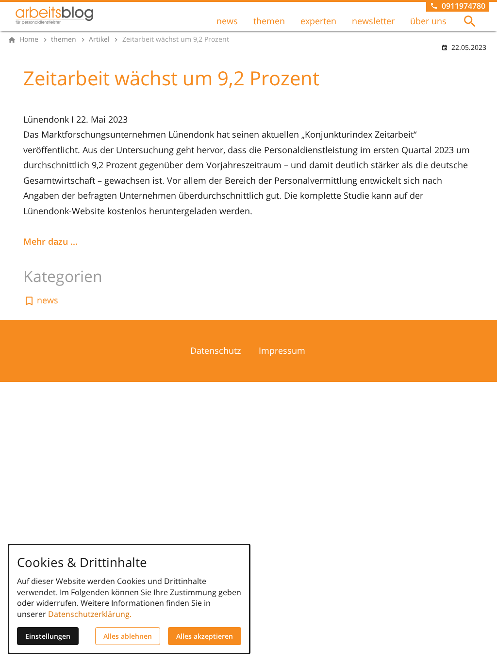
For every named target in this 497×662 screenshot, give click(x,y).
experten (318, 21)
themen (269, 21)
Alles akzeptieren (204, 636)
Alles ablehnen (127, 636)
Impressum (282, 350)
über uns (428, 21)
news (227, 21)
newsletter (373, 21)
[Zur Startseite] (54, 15)
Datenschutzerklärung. (90, 614)
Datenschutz (215, 350)
